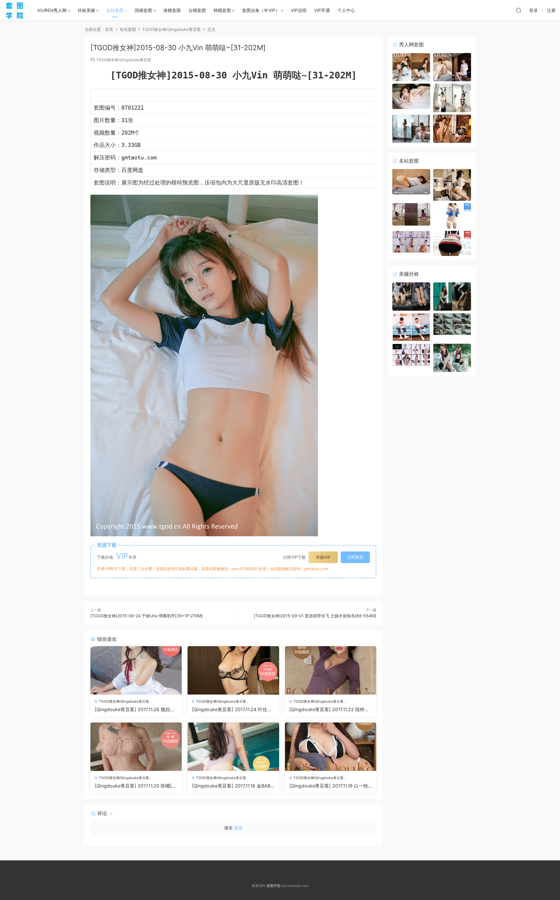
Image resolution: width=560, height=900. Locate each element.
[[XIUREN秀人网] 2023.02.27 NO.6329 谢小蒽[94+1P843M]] (452, 66)
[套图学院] (14, 10)
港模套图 (172, 10)
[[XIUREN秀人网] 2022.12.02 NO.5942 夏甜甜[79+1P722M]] (452, 128)
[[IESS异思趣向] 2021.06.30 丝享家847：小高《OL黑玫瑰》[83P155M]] (452, 295)
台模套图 (197, 10)
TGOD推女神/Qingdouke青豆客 (123, 59)
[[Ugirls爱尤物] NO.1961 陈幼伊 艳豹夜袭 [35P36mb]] (452, 184)
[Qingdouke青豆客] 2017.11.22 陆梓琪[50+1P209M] (329, 709)
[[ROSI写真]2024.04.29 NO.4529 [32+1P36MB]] (411, 181)
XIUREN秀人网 (51, 10)
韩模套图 (222, 10)
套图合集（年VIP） (261, 10)
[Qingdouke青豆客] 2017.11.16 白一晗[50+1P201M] (328, 786)
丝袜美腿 (86, 10)
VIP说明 (299, 10)
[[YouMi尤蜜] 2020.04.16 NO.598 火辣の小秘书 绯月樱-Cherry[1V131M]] (411, 241)
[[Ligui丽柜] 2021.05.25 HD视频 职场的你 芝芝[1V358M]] (411, 354)
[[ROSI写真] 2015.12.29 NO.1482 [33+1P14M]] (452, 215)
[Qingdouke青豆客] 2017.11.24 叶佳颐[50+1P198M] (232, 709)
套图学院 (274, 885)
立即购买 (355, 557)
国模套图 (143, 10)
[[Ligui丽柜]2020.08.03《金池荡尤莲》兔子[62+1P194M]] (452, 357)
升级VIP (323, 557)
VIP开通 (322, 10)
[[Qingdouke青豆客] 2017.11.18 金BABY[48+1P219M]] (233, 747)
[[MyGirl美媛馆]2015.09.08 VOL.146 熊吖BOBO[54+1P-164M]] (411, 95)
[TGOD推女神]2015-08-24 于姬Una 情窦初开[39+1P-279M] (146, 615)
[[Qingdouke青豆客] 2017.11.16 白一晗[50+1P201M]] (330, 747)
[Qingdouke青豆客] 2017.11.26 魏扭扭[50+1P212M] (135, 709)
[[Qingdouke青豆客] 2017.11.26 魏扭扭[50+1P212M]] (136, 670)
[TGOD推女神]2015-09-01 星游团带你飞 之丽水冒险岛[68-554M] (315, 615)
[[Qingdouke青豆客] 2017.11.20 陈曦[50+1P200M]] (136, 747)
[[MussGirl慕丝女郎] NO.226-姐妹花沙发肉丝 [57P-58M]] (411, 295)
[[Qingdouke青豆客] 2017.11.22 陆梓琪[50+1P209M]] (330, 670)
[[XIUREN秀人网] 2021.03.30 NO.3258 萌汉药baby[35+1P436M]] (411, 128)
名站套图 (115, 10)
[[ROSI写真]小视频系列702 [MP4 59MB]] (411, 213)
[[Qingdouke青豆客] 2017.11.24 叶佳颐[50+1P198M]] (233, 670)
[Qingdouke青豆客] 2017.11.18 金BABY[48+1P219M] (233, 786)
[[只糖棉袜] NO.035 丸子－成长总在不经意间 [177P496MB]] (411, 326)
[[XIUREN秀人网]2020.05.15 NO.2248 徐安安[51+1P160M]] (411, 66)
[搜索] (519, 10)
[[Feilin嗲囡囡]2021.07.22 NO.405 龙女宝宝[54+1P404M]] (452, 97)
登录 (238, 828)
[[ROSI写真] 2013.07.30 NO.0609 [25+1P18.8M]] (452, 242)
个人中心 (346, 10)
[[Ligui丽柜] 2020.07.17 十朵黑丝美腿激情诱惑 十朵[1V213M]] (452, 323)
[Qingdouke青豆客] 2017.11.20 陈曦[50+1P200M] (135, 786)
